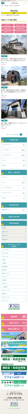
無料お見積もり (14, 329)
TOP (2, 5)
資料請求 (14, 316)
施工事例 (6, 5)
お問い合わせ (14, 323)
